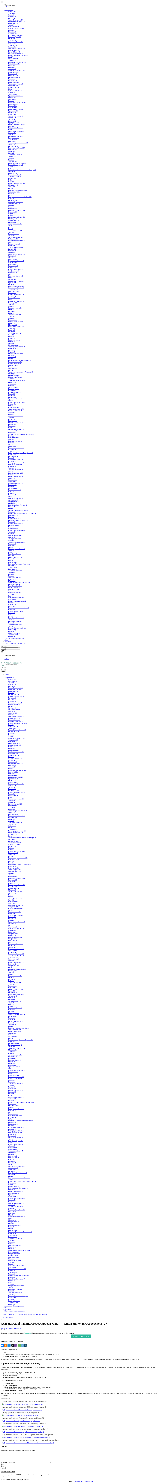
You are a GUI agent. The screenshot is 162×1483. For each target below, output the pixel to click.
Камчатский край (14, 518)
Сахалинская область (16, 409)
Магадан (12, 599)
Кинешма (11, 426)
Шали (10, 547)
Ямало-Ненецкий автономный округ (21, 434)
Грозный (12, 544)
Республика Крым (15, 269)
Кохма (10, 427)
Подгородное (13, 146)
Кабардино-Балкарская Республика (20, 453)
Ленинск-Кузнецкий (15, 202)
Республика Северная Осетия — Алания (22, 513)
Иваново (12, 424)
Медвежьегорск (13, 528)
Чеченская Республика (16, 542)
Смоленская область (15, 483)
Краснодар (13, 23)
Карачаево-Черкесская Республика (20, 564)
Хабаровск (13, 239)
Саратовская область (16, 116)
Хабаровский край (15, 237)
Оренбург (12, 256)
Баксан (11, 458)
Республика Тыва (14, 554)
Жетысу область (14, 633)
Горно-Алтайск (14, 587)
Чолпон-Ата (12, 604)
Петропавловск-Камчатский (18, 520)
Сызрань (12, 47)
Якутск (11, 507)
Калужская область (15, 340)
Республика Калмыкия (16, 618)
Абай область (13, 589)
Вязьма (11, 486)
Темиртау (12, 304)
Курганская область (15, 321)
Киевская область (14, 490)
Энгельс (11, 119)
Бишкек (12, 267)
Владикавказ (13, 515)
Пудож (11, 527)
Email (3, 1466)
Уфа (11, 57)
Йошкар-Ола (13, 404)
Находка (11, 141)
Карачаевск (12, 569)
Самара (12, 43)
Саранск (11, 532)
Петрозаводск (13, 525)
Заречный (12, 357)
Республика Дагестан (16, 183)
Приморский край (15, 136)
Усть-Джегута (13, 567)
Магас (10, 614)
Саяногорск (12, 481)
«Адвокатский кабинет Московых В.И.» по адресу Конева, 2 (24, 1407)
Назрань (11, 613)
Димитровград (14, 291)
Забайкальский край (15, 469)
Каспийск (12, 188)
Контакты (7, 641)
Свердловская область (16, 48)
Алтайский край (14, 176)
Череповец (12, 328)
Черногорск (12, 480)
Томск (11, 316)
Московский (12, 16)
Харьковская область (16, 131)
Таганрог (12, 40)
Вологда (11, 330)
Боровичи (12, 466)
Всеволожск (13, 348)
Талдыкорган (13, 635)
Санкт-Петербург (15, 20)
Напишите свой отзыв (8, 1462)
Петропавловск (14, 584)
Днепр (11, 144)
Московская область (16, 28)
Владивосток (13, 138)
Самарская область (15, 42)
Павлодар (12, 443)
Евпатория (12, 272)
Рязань (11, 309)
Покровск (12, 508)
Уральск (11, 512)
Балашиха (12, 32)
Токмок (11, 594)
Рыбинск (12, 284)
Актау (11, 550)
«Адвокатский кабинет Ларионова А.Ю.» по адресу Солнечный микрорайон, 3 (30, 1440)
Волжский (12, 106)
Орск (10, 257)
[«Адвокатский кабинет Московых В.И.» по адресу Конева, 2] (22, 1410)
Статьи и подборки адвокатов (14, 638)
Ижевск (12, 249)
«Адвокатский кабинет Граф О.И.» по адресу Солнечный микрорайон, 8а (28, 1435)
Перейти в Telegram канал (81, 1336)
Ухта (10, 367)
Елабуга (11, 129)
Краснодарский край (16, 21)
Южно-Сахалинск (15, 411)
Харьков (12, 133)
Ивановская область (15, 422)
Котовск (11, 419)
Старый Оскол (13, 220)
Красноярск (13, 111)
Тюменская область (15, 155)
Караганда (12, 303)
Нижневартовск (14, 173)
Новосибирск (14, 64)
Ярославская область (16, 281)
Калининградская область (17, 190)
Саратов (12, 117)
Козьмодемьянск (14, 407)
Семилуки (12, 151)
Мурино (11, 352)
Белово (11, 631)
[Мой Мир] (9, 1345)
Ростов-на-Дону (14, 37)
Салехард (12, 439)
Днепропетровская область (18, 143)
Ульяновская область (16, 288)
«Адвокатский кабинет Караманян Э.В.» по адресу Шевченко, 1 (25, 1401)
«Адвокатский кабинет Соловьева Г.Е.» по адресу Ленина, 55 (24, 1424)
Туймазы (12, 60)
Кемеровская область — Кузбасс (20, 197)
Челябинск (13, 85)
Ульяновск (13, 289)
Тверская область (14, 333)
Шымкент (12, 382)
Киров (11, 277)
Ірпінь (11, 491)
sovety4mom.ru (79, 1481)
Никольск (12, 358)
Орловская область (15, 399)
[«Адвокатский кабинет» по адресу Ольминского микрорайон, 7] (23, 1432)
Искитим (11, 67)
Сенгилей (12, 293)
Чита (10, 471)
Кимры (11, 336)
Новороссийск (13, 27)
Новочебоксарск (14, 375)
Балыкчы (11, 606)
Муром (11, 213)
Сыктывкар (13, 365)
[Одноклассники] (5, 1345)
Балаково (12, 121)
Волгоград (13, 104)
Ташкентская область (15, 624)
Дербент (11, 187)
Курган (11, 323)
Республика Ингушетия (16, 611)
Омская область (14, 203)
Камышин (12, 107)
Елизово (11, 522)
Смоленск (12, 485)
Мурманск (12, 262)
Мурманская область (16, 261)
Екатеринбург (14, 50)
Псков (11, 559)
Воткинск (12, 251)
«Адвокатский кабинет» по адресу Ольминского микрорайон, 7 (25, 1429)
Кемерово (12, 198)
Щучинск (11, 581)
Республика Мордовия (16, 530)
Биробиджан (12, 609)
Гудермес (11, 545)
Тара (10, 207)
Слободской (12, 279)
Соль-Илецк (12, 259)
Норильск (12, 112)
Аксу (10, 444)
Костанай (12, 449)
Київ (11, 18)
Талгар (11, 572)
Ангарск (12, 99)
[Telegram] (22, 1345)
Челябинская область (16, 84)
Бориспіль (12, 495)
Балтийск (11, 195)
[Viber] (15, 1345)
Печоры (11, 560)
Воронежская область (16, 148)
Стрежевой (12, 318)
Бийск (11, 180)
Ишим (11, 160)
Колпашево (12, 320)
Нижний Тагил (14, 52)
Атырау (11, 540)
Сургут (11, 171)
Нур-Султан (13, 123)
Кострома (12, 461)
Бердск (11, 65)
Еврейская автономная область (18, 608)
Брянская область (14, 392)
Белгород (12, 219)
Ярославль (12, 283)
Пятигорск (12, 74)
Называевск (12, 208)
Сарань (11, 306)
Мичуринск (12, 421)
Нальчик (12, 454)
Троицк (11, 15)
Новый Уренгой (14, 437)
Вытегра (11, 331)
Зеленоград (12, 13)
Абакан (11, 478)
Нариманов (12, 432)
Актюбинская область (16, 535)
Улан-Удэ (12, 296)
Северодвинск (13, 501)
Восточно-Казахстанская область (19, 360)
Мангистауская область (16, 549)
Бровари (11, 493)
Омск (11, 205)
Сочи (11, 25)
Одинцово (12, 33)
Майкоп (11, 475)
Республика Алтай (15, 586)
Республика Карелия (15, 523)
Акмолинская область (16, 577)
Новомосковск (13, 234)
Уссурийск (12, 139)
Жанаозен (12, 552)
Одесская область (15, 91)
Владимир (12, 212)
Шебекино (12, 222)
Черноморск (12, 94)
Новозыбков (12, 397)
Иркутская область (15, 96)
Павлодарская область (16, 441)
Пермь (11, 79)
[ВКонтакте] (2, 1345)
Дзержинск (12, 166)
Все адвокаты (20, 1314)
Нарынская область (15, 621)
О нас (6, 640)
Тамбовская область (15, 416)
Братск (11, 101)
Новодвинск (12, 503)
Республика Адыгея (15, 473)
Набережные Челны (15, 128)
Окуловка (12, 468)
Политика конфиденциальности (14, 643)
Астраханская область (16, 429)
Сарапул (11, 252)
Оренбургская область (16, 254)
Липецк (12, 225)
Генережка (27, 1333)
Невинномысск (14, 75)
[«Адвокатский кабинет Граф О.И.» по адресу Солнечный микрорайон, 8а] (26, 1437)
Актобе (11, 537)
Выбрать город (9, 10)
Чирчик (11, 626)
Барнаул (12, 178)
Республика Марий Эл (16, 402)
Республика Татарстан (16, 124)
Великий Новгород (15, 464)
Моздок (11, 517)
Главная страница (8, 1314)
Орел (10, 400)
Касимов (11, 311)
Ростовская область (15, 35)
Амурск (11, 242)
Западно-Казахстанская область (19, 510)
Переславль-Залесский (16, 286)
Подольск (12, 30)
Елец (10, 227)
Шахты (11, 38)
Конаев (11, 576)
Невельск (11, 414)
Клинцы (11, 395)
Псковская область (15, 557)
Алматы (12, 69)
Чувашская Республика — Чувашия (20, 372)
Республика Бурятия (16, 294)
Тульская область (15, 230)
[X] (12, 1345)
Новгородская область (16, 463)
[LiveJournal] (25, 1345)
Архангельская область (16, 498)
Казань (11, 126)
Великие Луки (13, 562)
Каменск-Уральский (15, 53)
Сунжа (11, 616)
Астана (11, 379)
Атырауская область (15, 539)
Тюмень (12, 156)
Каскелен (11, 574)
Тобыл (11, 451)
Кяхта (10, 299)
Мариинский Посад (15, 377)
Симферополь (13, 271)
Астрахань (12, 431)
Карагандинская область (17, 301)
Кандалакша (12, 264)
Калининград (14, 192)
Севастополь (13, 446)
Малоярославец (13, 345)
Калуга (11, 341)
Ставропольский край (16, 70)
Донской (11, 235)
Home (6, 6)
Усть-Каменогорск (15, 362)
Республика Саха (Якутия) (17, 505)
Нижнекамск (13, 636)
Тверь (11, 335)
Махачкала (13, 185)
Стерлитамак (13, 59)
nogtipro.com (89, 1481)
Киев (10, 370)
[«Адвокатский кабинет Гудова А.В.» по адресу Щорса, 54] (21, 1421)
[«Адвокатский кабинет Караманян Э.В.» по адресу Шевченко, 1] (23, 1404)
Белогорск (12, 390)
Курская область (14, 244)
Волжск (11, 405)
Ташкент (12, 161)
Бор (10, 168)
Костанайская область (16, 448)
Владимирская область (16, 210)
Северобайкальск (14, 298)
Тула (11, 232)
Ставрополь (13, 72)
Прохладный (13, 456)
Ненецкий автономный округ (18, 628)
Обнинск (12, 343)
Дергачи (11, 134)
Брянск (11, 394)
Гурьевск (11, 193)
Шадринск (12, 325)
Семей (11, 591)
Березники (12, 80)
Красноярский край (15, 109)
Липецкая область (15, 224)
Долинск (11, 412)
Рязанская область (15, 308)
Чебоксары (12, 373)
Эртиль (11, 153)
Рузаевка (11, 533)
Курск (11, 245)
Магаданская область (16, 597)
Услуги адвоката (8, 1317)
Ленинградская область (16, 347)
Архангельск (13, 500)
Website (3, 1468)
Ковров (11, 215)
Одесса (11, 92)
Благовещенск (13, 389)
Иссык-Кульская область (17, 601)
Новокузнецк (13, 200)
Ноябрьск (12, 436)
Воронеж (12, 149)
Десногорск (12, 488)
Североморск (13, 266)
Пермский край (14, 77)
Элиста (11, 619)
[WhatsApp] (19, 1345)
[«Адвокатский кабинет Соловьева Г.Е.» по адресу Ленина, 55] (22, 1426)
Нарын (11, 623)
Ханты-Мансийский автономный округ (22, 170)
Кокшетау (12, 579)
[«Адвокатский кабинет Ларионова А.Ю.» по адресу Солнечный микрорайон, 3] (28, 1443)
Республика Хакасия (15, 476)
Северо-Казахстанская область (19, 582)
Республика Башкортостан (18, 55)
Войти (6, 659)
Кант (10, 596)
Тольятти (12, 45)
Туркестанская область (16, 380)
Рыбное (11, 313)
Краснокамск (13, 82)
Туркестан (12, 384)
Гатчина (11, 350)
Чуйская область (14, 592)
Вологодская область (16, 326)
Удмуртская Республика (17, 247)
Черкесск (12, 565)
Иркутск (12, 97)
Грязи (10, 229)
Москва (12, 11)
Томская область (14, 315)
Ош (10, 496)
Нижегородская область (17, 163)
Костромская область (16, 459)
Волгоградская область (17, 102)
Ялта (10, 274)
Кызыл (11, 555)
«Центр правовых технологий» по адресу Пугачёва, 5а (21, 1412)
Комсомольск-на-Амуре (16, 240)
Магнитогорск (13, 87)
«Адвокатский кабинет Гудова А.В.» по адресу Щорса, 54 (23, 1418)
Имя (3, 1464)
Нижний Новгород (15, 165)
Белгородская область (16, 217)
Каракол (11, 603)
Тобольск (12, 158)
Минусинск (12, 114)
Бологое (11, 338)
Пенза (11, 355)
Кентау (11, 385)
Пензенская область (15, 353)
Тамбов (11, 417)
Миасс (11, 89)
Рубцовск (12, 181)
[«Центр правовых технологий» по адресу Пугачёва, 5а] (20, 1415)
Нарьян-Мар (12, 629)
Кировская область (15, 276)
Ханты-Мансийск (14, 175)
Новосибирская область (17, 62)
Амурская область (15, 387)
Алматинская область (16, 571)
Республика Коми (14, 363)
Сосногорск (12, 368)
